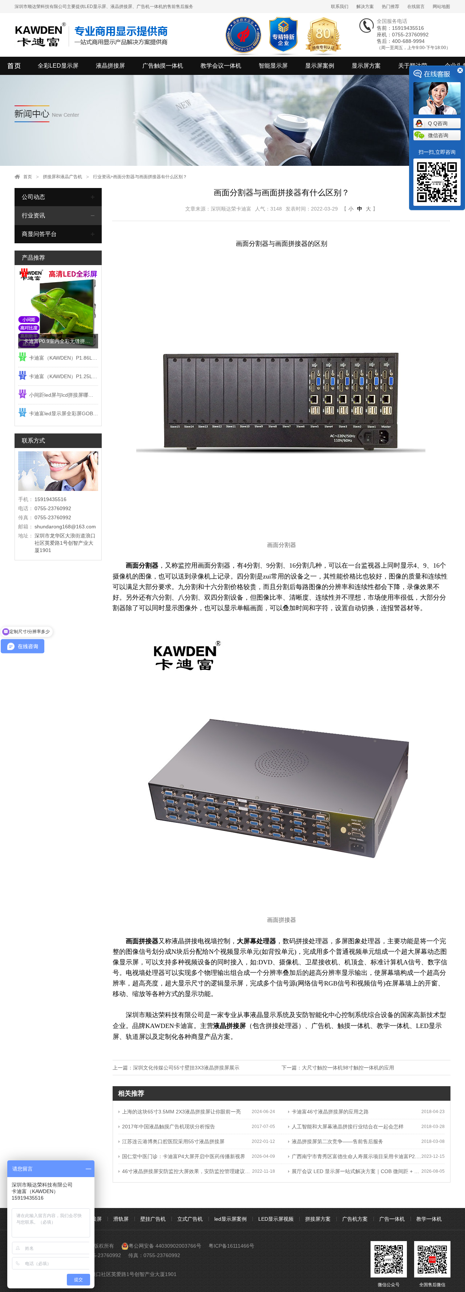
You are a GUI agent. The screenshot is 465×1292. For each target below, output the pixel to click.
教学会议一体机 (221, 66)
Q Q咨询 (438, 123)
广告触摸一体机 (162, 66)
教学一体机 (429, 1219)
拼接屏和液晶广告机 (62, 176)
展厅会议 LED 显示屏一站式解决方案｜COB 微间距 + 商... (356, 1171)
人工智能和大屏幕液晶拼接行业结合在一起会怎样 (348, 1126)
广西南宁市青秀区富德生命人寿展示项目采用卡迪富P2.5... (356, 1156)
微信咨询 (438, 135)
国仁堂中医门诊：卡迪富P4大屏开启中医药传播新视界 (183, 1156)
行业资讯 (101, 176)
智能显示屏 (273, 66)
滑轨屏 (121, 1219)
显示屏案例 (319, 66)
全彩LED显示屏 (58, 66)
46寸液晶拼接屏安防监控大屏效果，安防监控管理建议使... (187, 1171)
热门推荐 (390, 6)
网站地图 (441, 6)
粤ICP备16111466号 (231, 1246)
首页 (27, 176)
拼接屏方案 (318, 1219)
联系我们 (339, 6)
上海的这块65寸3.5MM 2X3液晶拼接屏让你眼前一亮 (181, 1112)
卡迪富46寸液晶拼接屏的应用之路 (330, 1112)
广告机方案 (355, 1219)
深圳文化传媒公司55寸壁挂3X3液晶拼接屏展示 (186, 1068)
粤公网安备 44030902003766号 (165, 1246)
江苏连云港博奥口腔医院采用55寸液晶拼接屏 (173, 1141)
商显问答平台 (39, 234)
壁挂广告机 (153, 1219)
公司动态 (33, 197)
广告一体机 (392, 1219)
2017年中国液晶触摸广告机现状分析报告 (168, 1126)
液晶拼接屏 (110, 66)
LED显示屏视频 (276, 1219)
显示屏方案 (366, 66)
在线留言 (416, 6)
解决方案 (365, 6)
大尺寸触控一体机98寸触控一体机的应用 (348, 1068)
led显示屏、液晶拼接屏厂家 (14, 66)
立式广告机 (190, 1219)
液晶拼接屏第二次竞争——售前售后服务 (337, 1141)
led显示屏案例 (230, 1219)
